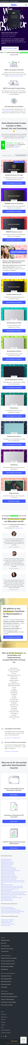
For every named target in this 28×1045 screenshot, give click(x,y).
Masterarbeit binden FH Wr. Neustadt (8, 869)
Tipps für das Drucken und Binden (8, 924)
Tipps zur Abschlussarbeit (7, 999)
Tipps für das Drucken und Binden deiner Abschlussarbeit (12, 911)
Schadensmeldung (5, 1030)
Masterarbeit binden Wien (6, 859)
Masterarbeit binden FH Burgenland (8, 867)
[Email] (5, 1036)
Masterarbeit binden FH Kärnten (7, 873)
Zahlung (3, 1022)
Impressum (3, 1014)
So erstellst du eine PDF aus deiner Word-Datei (10, 912)
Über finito (3, 943)
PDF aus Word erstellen (5, 925)
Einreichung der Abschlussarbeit (9, 996)
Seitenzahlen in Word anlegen (8, 1002)
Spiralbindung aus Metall (7, 966)
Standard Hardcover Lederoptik (9, 958)
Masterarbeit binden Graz (6, 860)
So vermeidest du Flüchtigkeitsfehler (8, 908)
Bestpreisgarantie (7, 111)
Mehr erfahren (15, 147)
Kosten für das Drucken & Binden (7, 919)
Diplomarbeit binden (6, 976)
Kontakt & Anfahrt (5, 940)
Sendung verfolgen (5, 1032)
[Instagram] (3, 1036)
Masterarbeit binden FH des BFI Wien (8, 879)
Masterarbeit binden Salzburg (7, 865)
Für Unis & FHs (4, 951)
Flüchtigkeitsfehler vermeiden (7, 921)
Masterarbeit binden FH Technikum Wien (9, 877)
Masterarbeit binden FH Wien (7, 900)
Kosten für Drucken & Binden (7, 907)
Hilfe (2, 1027)
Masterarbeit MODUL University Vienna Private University (12, 893)
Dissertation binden (6, 984)
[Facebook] (1, 1036)
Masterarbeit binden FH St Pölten (7, 872)
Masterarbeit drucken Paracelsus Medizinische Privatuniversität (14, 891)
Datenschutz (4, 1017)
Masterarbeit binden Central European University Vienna (12, 880)
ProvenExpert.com (18, 528)
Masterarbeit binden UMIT (6, 890)
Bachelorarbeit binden (6, 978)
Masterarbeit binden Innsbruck (7, 863)
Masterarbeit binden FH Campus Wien (9, 876)
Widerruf (3, 1019)
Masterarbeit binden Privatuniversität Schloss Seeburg (12, 887)
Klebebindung (4, 969)
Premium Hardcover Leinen (8, 963)
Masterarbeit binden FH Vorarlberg (8, 874)
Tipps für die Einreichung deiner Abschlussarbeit (11, 910)
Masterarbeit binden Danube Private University (10, 870)
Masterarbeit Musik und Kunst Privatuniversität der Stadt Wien (13, 894)
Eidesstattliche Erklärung (7, 993)
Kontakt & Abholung (5, 1)
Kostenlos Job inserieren (7, 948)
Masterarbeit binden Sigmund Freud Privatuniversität (11, 886)
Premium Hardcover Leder (7, 961)
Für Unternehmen (5, 946)
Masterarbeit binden (6, 981)
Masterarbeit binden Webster (7, 884)
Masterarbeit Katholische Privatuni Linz (9, 896)
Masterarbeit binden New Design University (10, 889)
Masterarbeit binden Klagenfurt (7, 862)
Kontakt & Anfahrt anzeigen (10, 48)
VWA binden (4, 987)
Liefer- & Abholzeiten (14, 1)
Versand (3, 1024)
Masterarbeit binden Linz (6, 866)
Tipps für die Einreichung (6, 922)
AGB (2, 1011)
